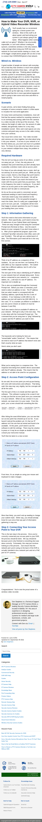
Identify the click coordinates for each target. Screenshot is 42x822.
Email (31, 623)
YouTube (15, 626)
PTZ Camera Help (7, 699)
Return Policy (8, 810)
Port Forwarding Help (8, 693)
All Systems (5, 15)
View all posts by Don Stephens (23, 629)
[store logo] (19, 6)
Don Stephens (8, 642)
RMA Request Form (9, 807)
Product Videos (6, 696)
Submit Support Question (11, 804)
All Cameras (29, 13)
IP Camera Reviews (7, 687)
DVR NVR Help (6, 675)
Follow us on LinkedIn (10, 793)
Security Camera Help (8, 705)
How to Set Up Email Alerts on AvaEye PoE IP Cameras (18, 744)
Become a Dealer (26, 807)
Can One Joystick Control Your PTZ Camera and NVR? (18, 736)
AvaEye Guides (6, 669)
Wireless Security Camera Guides (11, 723)
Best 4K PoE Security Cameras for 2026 (13, 733)
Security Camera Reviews (9, 708)
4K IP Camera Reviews (8, 666)
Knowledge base (26, 781)
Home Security (6, 681)
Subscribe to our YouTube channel (11, 786)
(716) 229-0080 (9, 2)
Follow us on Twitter (10, 790)
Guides (3, 678)
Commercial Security (7, 672)
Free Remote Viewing (28, 785)
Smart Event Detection (8, 720)
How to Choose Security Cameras (28, 789)
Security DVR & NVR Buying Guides (12, 717)
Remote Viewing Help (8, 702)
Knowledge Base (6, 690)
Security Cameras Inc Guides (10, 714)
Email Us (23, 804)
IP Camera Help (6, 684)
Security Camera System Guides (11, 711)
